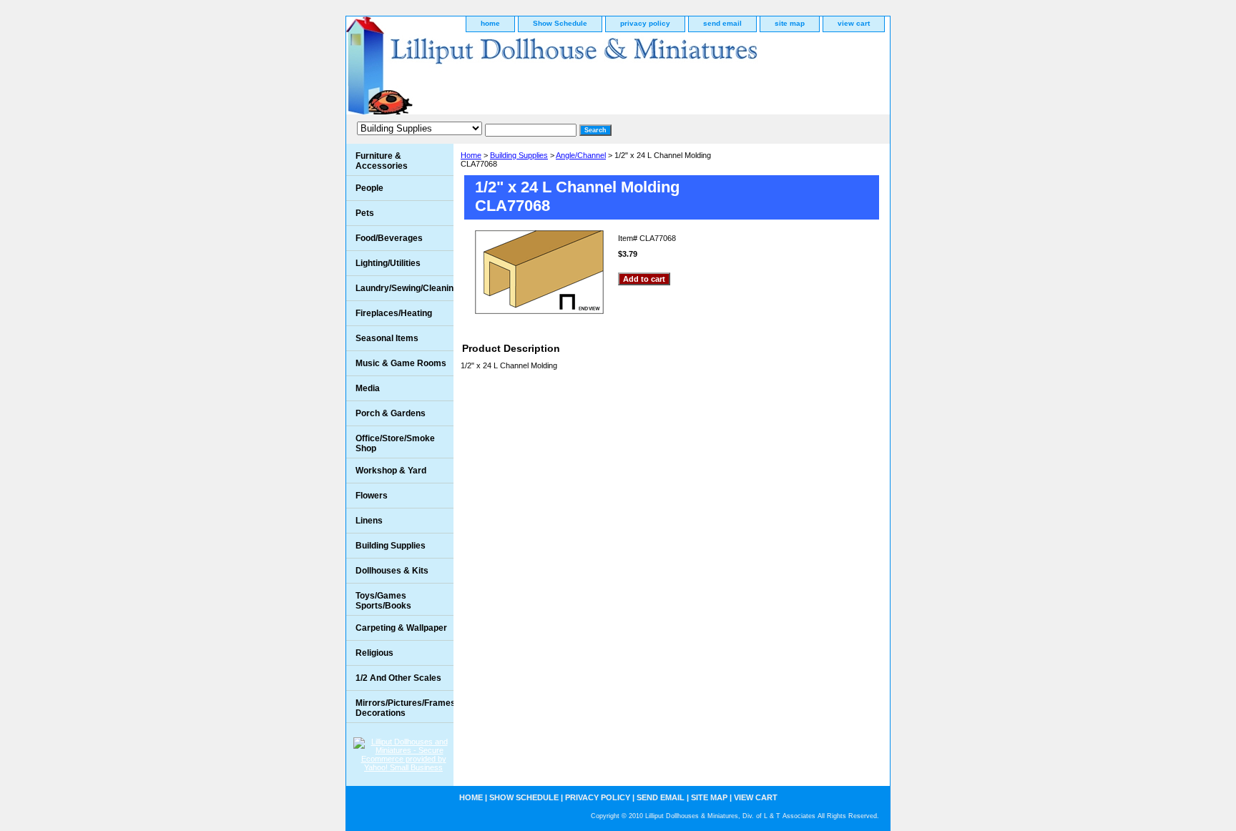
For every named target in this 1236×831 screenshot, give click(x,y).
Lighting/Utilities (388, 263)
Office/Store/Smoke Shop (395, 443)
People (369, 188)
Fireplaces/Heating (393, 313)
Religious (374, 653)
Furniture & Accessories (381, 161)
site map (790, 23)
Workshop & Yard (390, 471)
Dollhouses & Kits (391, 571)
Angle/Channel (581, 155)
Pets (364, 213)
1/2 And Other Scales (398, 678)
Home (471, 155)
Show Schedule (560, 23)
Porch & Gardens (390, 413)
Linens (369, 521)
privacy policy (645, 23)
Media (367, 388)
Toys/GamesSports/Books (383, 601)
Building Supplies (519, 155)
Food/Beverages (389, 238)
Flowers (371, 496)
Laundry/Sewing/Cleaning (404, 288)
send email (722, 23)
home (490, 23)
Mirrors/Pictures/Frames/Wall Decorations (404, 708)
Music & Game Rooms (400, 363)
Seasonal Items (386, 338)
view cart (854, 23)
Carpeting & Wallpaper (401, 628)
